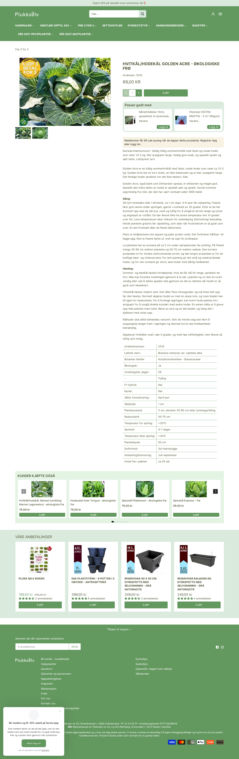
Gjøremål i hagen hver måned (154, 668)
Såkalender (142, 673)
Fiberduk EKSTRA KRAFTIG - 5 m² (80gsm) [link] (204, 114)
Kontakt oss (48, 703)
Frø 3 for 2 (22, 49)
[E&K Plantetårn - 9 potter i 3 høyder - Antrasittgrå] (93, 559)
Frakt (44, 693)
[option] (23, 133)
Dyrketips (141, 659)
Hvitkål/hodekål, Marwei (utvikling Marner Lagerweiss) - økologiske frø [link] (41, 502)
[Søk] (142, 14)
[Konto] (213, 13)
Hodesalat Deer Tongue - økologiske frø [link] (93, 502)
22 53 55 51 (131, 723)
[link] (130, 120)
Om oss (45, 698)
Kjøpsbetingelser (51, 678)
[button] (215, 491)
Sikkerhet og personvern (56, 673)
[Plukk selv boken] (40, 559)
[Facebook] (217, 647)
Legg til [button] (163, 127)
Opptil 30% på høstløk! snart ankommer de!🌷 (119, 3)
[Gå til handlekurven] (220, 13)
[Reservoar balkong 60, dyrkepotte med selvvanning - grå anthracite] (199, 559)
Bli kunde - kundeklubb (55, 659)
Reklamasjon (48, 688)
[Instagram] (222, 647)
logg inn (135, 144)
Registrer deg (208, 140)
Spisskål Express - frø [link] (186, 500)
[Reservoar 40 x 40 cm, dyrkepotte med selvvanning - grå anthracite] (146, 559)
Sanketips (142, 664)
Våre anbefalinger (33, 537)
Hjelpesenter (48, 664)
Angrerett (47, 683)
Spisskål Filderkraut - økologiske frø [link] (144, 500)
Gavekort (47, 668)
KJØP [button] (42, 514)
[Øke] (139, 93)
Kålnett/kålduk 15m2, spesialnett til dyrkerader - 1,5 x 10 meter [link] (154, 114)
